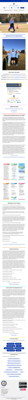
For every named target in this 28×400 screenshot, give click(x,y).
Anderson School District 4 (8, 10)
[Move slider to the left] (0, 23)
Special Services (21, 10)
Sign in (22, 7)
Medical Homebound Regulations (14, 284)
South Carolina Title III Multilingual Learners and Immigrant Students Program (14, 244)
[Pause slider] (1, 31)
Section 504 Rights (14, 335)
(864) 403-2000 (5, 392)
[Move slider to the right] (27, 23)
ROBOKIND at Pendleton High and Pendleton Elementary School (14, 108)
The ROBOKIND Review (14, 110)
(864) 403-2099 (5, 393)
